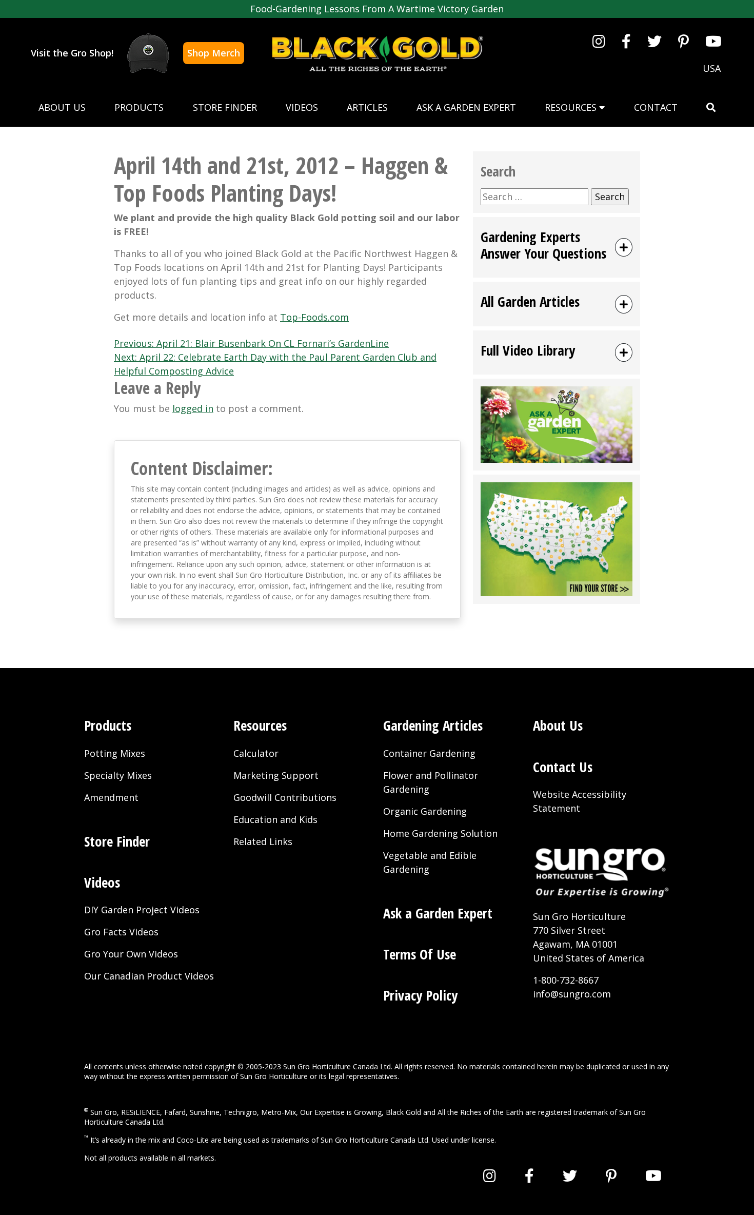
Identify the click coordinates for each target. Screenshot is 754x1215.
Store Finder (225, 107)
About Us (62, 107)
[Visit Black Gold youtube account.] (713, 41)
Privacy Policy (420, 995)
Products (139, 107)
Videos (302, 107)
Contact (656, 107)
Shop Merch (213, 53)
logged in (192, 408)
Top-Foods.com (314, 317)
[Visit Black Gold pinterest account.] (683, 41)
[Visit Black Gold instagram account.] (598, 41)
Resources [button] (572, 107)
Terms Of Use (419, 954)
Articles (367, 107)
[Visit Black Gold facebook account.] (626, 41)
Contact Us (562, 766)
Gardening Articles (433, 725)
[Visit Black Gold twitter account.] (654, 41)
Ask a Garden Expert (466, 107)
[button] (711, 107)
